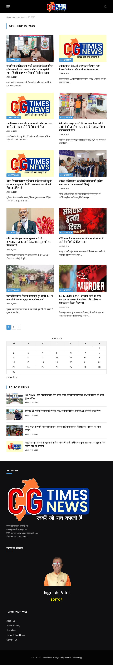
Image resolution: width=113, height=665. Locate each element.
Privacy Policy (13, 625)
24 (28, 367)
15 (99, 357)
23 (14, 367)
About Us (10, 621)
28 (85, 367)
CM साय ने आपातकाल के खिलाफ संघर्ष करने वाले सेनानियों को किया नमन (81, 240)
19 (57, 362)
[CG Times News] (56, 6)
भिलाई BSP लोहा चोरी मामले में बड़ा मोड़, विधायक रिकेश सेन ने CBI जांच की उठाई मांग (62, 410)
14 (85, 357)
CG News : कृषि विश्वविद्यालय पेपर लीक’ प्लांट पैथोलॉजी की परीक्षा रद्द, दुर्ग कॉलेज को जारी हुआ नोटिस (64, 396)
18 (43, 362)
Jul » (15, 377)
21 (85, 362)
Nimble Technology (73, 658)
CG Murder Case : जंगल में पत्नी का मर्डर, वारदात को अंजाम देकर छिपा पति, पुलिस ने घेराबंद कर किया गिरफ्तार (80, 299)
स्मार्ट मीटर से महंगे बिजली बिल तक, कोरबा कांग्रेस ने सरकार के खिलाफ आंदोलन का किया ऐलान (63, 428)
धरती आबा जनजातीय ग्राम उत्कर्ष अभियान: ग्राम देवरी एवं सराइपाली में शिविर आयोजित (29, 125)
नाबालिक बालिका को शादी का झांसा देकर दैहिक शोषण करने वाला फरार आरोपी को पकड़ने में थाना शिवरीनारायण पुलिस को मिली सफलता (29, 69)
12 (57, 357)
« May (9, 377)
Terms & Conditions (15, 635)
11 (43, 357)
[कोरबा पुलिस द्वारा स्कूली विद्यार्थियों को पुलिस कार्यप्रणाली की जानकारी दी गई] (83, 163)
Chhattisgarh (13, 60)
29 (99, 367)
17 (28, 362)
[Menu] (8, 6)
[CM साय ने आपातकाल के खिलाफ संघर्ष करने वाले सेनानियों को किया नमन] (83, 221)
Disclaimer (11, 630)
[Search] (105, 6)
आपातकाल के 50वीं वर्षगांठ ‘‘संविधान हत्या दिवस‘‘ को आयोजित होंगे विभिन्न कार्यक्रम (79, 67)
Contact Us (11, 640)
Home (8, 17)
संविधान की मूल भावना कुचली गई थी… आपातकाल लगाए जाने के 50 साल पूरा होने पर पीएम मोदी (28, 242)
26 (57, 367)
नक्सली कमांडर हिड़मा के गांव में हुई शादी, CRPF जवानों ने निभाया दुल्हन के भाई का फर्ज (29, 297)
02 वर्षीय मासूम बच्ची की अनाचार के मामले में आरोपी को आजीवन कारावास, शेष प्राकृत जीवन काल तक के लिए (82, 127)
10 (28, 357)
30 (14, 372)
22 (99, 362)
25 (42, 367)
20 (71, 362)
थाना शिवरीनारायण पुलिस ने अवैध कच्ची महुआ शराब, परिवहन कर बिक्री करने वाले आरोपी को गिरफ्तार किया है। (29, 184)
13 (71, 357)
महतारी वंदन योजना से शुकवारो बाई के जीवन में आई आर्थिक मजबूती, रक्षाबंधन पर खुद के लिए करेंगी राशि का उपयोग (65, 444)
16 (14, 362)
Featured (11, 232)
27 (71, 367)
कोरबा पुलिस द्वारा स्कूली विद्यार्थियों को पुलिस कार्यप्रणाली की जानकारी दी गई (81, 182)
